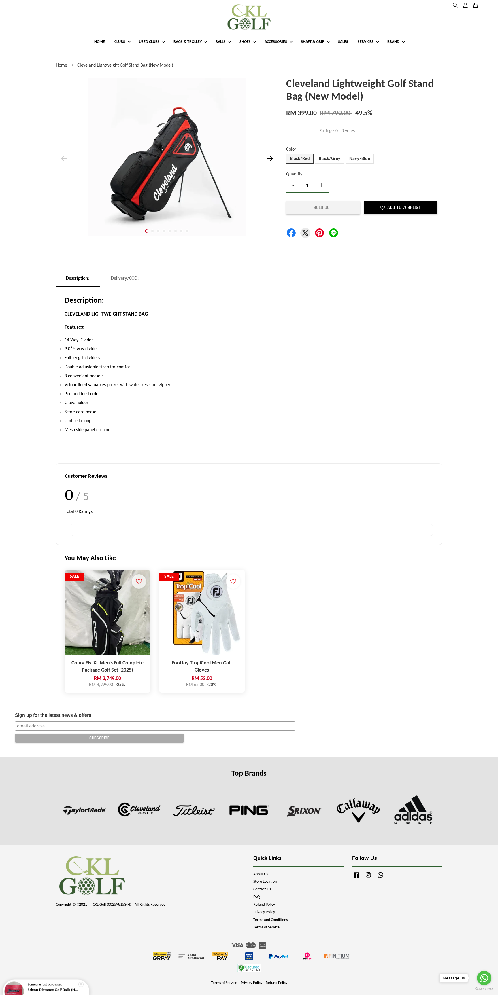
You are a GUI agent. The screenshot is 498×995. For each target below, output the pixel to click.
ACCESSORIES (276, 42)
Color (291, 149)
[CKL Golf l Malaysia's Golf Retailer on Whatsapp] (380, 878)
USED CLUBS (149, 42)
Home (61, 65)
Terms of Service (266, 927)
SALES (343, 42)
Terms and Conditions (270, 920)
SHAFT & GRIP (312, 42)
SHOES (245, 42)
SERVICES (365, 42)
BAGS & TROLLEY (187, 42)
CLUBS (119, 42)
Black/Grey (329, 158)
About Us (260, 874)
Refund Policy (264, 905)
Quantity (294, 174)
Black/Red (300, 158)
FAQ (256, 897)
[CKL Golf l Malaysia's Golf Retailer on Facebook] (356, 878)
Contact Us (262, 889)
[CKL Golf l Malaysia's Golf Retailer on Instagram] (368, 878)
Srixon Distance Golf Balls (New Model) (53, 979)
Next (270, 158)
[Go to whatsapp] (484, 978)
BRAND (393, 42)
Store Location (265, 882)
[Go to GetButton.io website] (484, 989)
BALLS (221, 42)
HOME (99, 42)
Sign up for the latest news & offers (53, 715)
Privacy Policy (264, 912)
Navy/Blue (359, 158)
